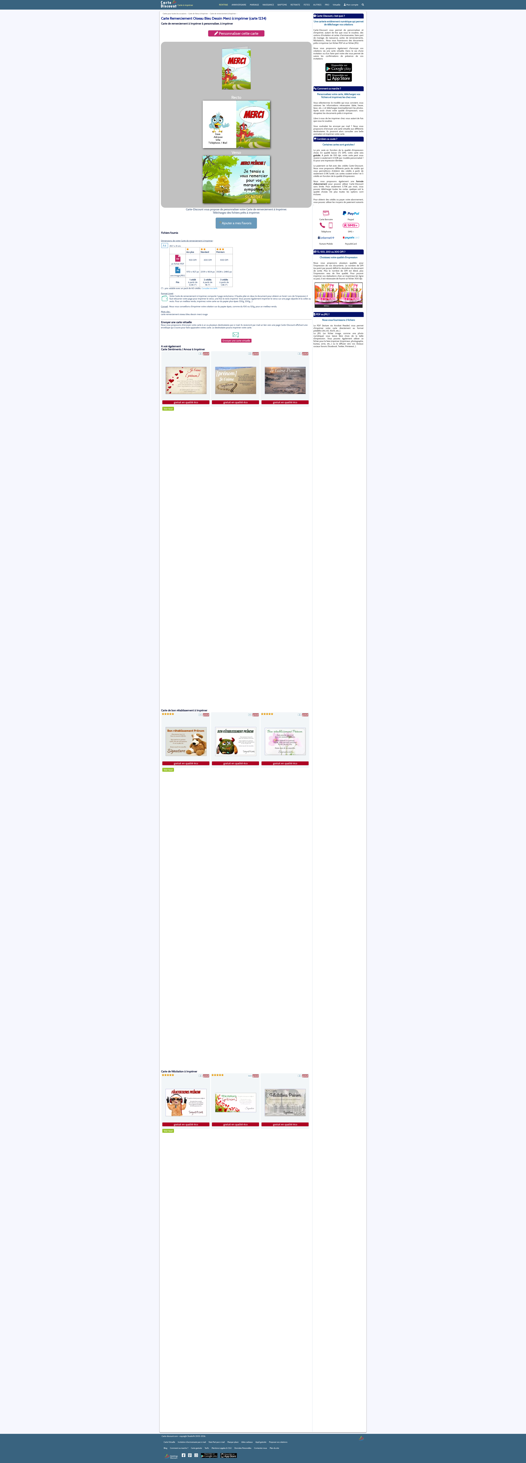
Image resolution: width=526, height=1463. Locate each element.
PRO (327, 4)
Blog (165, 1448)
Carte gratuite (196, 1448)
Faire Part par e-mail (217, 1442)
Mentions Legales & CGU (222, 1448)
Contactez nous (260, 1448)
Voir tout (168, 408)
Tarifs (207, 1448)
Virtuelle (336, 4)
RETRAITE (295, 4)
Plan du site (274, 1448)
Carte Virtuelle (169, 1442)
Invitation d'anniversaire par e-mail (192, 1442)
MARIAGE (254, 4)
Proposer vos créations (278, 1442)
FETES (307, 4)
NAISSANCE (268, 4)
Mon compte (352, 4)
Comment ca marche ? (179, 1448)
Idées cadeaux (247, 1442)
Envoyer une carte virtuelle (236, 340)
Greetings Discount (174, 1457)
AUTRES (317, 4)
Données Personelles (242, 1448)
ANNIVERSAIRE (239, 4)
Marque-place (232, 1442)
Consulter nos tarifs (209, 288)
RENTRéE (223, 4)
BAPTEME (282, 4)
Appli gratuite (260, 1442)
